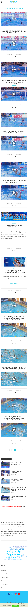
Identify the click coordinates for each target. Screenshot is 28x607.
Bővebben (22, 605)
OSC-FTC (23, 555)
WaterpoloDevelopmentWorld (8, 587)
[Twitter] (12, 594)
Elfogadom (15, 605)
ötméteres (15, 546)
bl (9, 547)
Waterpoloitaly (5, 580)
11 (12, 449)
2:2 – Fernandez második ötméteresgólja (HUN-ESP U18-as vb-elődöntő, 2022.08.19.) (14, 31)
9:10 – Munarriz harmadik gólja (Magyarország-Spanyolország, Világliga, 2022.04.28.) (14, 318)
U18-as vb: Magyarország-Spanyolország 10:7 (14, 226)
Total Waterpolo (5, 584)
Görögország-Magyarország (14, 553)
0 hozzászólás (18, 54)
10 (10, 449)
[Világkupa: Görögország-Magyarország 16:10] (5, 465)
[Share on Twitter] (15, 56)
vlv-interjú (23, 546)
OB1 (11, 547)
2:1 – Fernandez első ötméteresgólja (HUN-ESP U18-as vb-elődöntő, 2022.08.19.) (14, 82)
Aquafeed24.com (5, 573)
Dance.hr (3, 570)
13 (17, 449)
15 (22, 449)
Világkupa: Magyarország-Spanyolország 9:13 (16, 472)
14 (20, 449)
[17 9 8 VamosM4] (14, 430)
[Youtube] (19, 594)
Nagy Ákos (18, 558)
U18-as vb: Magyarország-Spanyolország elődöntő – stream (14, 271)
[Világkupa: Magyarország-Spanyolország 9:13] (5, 473)
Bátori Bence (18, 549)
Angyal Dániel (22, 557)
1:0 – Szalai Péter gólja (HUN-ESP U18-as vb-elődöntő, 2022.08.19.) (14, 181)
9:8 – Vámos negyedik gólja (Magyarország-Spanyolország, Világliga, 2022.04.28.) (14, 418)
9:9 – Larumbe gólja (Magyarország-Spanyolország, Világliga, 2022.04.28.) (14, 368)
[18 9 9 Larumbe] (14, 379)
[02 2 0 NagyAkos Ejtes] (14, 143)
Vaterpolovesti (4, 577)
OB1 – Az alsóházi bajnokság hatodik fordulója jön (17, 480)
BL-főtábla (22, 547)
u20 (23, 554)
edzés (10, 549)
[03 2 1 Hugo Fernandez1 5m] (14, 94)
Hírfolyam (14, 223)
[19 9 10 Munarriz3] (14, 330)
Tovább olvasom (14, 241)
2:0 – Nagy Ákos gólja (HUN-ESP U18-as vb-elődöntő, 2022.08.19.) (14, 132)
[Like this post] (12, 56)
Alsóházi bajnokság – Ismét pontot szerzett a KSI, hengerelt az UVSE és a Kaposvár (19, 489)
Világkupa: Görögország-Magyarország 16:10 (16, 463)
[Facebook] (9, 594)
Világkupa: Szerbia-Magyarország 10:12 (18, 497)
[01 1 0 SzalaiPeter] (14, 192)
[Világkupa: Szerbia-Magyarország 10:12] (5, 498)
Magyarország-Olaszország (16, 559)
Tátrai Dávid (10, 557)
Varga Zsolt (7, 559)
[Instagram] (15, 594)
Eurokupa (16, 547)
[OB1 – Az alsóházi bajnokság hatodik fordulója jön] (5, 481)
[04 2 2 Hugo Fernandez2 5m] (14, 43)
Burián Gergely (18, 547)
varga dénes (9, 558)
